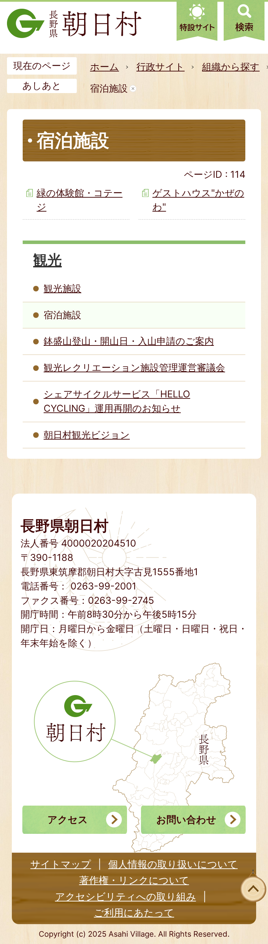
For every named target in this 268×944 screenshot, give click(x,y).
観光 (47, 259)
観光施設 (62, 288)
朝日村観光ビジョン (87, 435)
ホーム (104, 67)
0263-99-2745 (121, 600)
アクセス (67, 819)
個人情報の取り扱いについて (173, 864)
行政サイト (160, 67)
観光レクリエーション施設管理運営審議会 (134, 367)
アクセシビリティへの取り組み (125, 897)
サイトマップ (60, 864)
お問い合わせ (186, 819)
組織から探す (231, 67)
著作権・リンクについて (134, 880)
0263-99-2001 (103, 586)
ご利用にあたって (134, 913)
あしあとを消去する (133, 89)
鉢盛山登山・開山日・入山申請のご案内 (129, 341)
